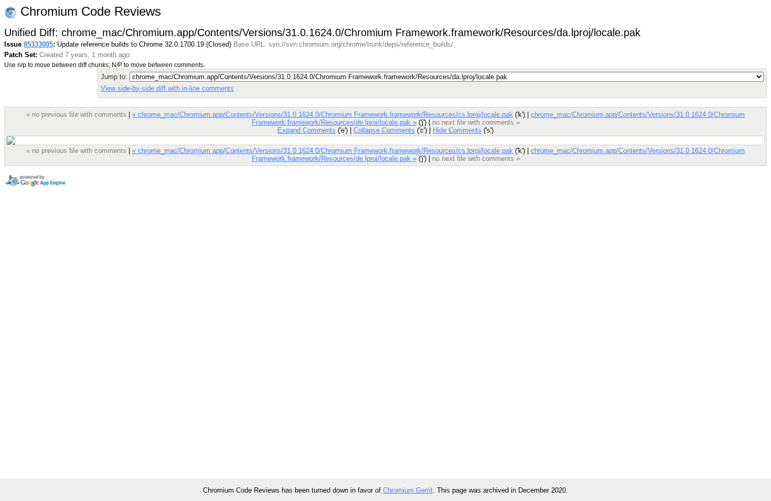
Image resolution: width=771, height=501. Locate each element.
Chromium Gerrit (408, 490)
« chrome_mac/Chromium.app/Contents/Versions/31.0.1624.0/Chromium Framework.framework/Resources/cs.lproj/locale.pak (322, 114)
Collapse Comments (384, 130)
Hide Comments (457, 130)
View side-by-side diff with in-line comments (167, 88)
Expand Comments (306, 130)
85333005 (38, 44)
